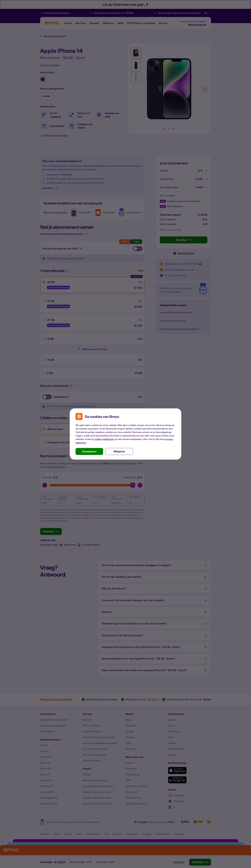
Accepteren (89, 451)
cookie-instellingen (104, 439)
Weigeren (119, 451)
